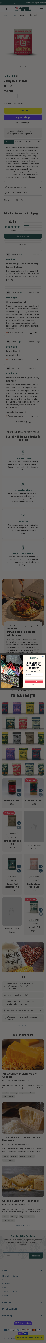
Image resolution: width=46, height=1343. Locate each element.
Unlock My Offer (33, 681)
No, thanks (34, 684)
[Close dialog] (43, 657)
